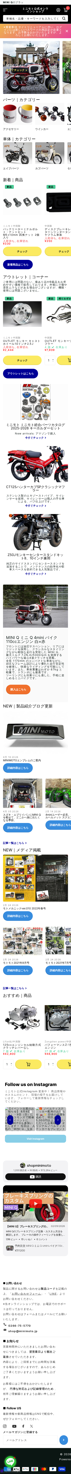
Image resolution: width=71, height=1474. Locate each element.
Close (67, 31)
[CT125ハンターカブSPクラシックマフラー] (35, 496)
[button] (54, 357)
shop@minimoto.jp (22, 1331)
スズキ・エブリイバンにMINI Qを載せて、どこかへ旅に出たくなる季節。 (22, 807)
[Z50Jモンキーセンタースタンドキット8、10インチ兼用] (35, 564)
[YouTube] (14, 1426)
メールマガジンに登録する (20, 1432)
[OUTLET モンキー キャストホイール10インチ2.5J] (22, 314)
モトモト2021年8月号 (22, 952)
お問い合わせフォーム (26, 1293)
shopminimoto (39, 1165)
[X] (31, 1426)
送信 (64, 18)
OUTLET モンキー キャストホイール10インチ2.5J (21, 342)
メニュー (5, 9)
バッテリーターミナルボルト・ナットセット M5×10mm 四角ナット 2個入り (21, 233)
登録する (63, 1440)
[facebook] (23, 1426)
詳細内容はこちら (18, 767)
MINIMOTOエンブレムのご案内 (35, 743)
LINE (53, 1293)
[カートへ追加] (28, 1064)
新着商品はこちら (18, 264)
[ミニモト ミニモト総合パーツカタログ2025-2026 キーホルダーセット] (35, 431)
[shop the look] (53, 87)
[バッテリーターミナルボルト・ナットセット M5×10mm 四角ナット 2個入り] (22, 202)
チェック (22, 251)
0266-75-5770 (19, 1325)
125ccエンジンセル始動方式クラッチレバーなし (22, 1046)
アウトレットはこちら (20, 373)
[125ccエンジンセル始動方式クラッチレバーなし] (22, 1018)
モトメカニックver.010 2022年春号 (35, 889)
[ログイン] (58, 9)
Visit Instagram (35, 1138)
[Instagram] (5, 1426)
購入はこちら (18, 689)
